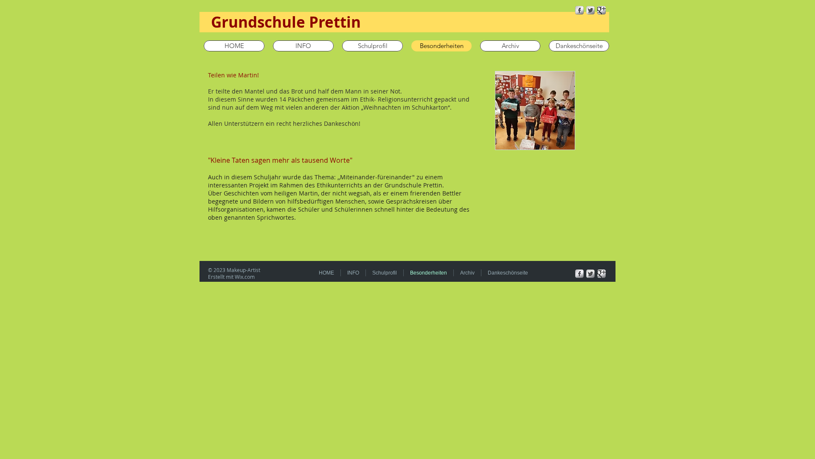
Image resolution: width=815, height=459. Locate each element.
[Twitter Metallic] (590, 10)
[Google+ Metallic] (601, 10)
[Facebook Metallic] (579, 10)
